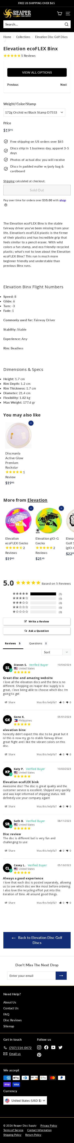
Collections (23, 37)
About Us (9, 1002)
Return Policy (33, 1134)
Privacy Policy (48, 1125)
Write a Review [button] (39, 621)
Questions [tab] (35, 643)
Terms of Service (13, 1130)
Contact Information (39, 1130)
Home (7, 37)
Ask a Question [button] (39, 631)
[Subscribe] (61, 976)
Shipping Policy (12, 1134)
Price (7, 123)
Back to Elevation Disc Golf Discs (39, 940)
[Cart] (59, 13)
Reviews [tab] (10, 643)
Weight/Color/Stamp (19, 104)
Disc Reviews (12, 1020)
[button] (61, 702)
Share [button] (11, 702)
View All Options (37, 72)
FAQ (6, 1014)
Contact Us (11, 1008)
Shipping (8, 181)
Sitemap (8, 1026)
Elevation (37, 500)
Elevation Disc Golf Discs (51, 37)
